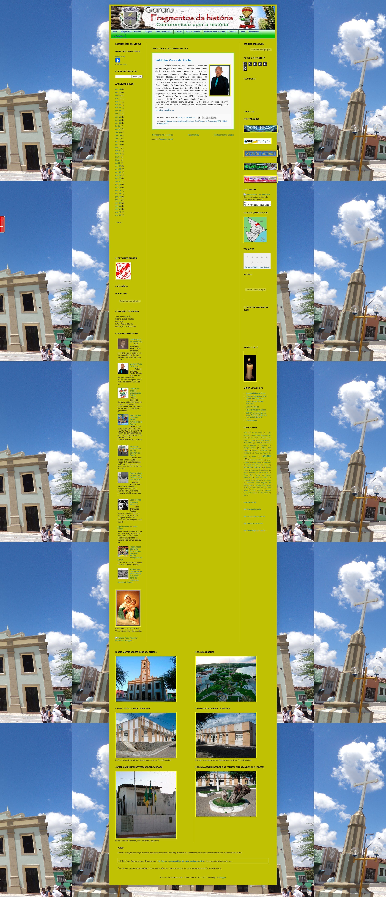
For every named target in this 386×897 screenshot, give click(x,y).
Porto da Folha (261, 477)
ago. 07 (118, 129)
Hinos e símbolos (193, 32)
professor (267, 480)
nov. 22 (118, 169)
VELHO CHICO (263, 493)
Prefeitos (233, 32)
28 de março (257, 433)
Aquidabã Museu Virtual (256, 393)
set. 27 (118, 138)
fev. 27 (118, 200)
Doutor (255, 450)
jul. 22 (117, 163)
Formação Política (164, 32)
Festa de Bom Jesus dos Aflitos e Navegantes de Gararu (136, 419)
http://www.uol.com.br (252, 509)
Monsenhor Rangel (180, 121)
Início (115, 32)
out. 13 (118, 188)
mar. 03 (118, 151)
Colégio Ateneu (250, 448)
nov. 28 (118, 172)
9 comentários (189, 117)
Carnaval (264, 445)
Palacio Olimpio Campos (256, 410)
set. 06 (118, 132)
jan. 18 (118, 197)
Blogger (222, 878)
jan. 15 (118, 92)
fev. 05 (118, 95)
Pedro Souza (120, 56)
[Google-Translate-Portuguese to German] (257, 259)
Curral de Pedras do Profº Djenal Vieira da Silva (256, 397)
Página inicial (193, 135)
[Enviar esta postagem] (199, 117)
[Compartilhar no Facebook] (212, 117)
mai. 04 (118, 105)
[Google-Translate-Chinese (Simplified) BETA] (247, 259)
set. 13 (118, 135)
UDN (253, 490)
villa (245, 495)
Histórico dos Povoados (214, 32)
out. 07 (118, 166)
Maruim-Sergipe (252, 407)
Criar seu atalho (121, 64)
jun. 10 (118, 117)
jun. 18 (118, 120)
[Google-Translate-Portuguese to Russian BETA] (257, 264)
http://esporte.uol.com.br (253, 523)
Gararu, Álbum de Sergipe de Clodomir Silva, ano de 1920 (136, 476)
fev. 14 (118, 148)
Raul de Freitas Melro (263, 485)
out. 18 (118, 141)
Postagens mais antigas (224, 135)
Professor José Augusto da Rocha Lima (202, 121)
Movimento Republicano (259, 470)
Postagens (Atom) (166, 139)
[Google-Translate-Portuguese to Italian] (261, 259)
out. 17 (118, 209)
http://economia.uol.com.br (254, 516)
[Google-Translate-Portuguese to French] (252, 259)
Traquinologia (251, 420)
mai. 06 (118, 108)
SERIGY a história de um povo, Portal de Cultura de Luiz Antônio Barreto (256, 415)
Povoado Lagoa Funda (252, 480)
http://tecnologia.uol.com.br (255, 530)
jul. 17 (117, 160)
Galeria (179, 32)
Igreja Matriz (256, 462)
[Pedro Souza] (117, 62)
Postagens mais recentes (162, 135)
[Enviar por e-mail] (203, 117)
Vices (242, 32)
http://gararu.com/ (181, 861)
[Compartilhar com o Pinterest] (215, 117)
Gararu (169, 121)
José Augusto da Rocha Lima (136, 341)
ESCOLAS (247, 453)
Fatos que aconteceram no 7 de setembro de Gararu (135, 450)
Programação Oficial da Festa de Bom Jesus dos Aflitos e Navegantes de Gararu (130, 553)
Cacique (259, 443)
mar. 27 (118, 102)
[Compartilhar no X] (209, 117)
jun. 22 (118, 178)
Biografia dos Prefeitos (131, 32)
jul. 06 (117, 126)
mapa (266, 465)
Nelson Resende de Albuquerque (256, 472)
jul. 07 (117, 157)
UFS (219, 121)
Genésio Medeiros (256, 460)
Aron (252, 438)
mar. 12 (118, 98)
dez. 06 (118, 194)
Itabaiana (267, 462)
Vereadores (254, 32)
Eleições (148, 32)
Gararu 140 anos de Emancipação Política (135, 392)
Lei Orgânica (118, 36)
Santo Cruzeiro (257, 487)
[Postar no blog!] (206, 117)
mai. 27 (118, 114)
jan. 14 (118, 89)
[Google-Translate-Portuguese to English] (252, 264)
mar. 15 (118, 154)
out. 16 (118, 206)
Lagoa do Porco (253, 465)
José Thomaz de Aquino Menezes (135, 502)
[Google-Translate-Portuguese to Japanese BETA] (266, 259)
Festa (254, 456)
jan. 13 (118, 145)
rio (247, 487)
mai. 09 (118, 111)
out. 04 (118, 184)
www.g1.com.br (250, 502)
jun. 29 (118, 123)
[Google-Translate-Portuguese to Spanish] (261, 264)
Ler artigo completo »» (164, 110)
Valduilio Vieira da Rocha (173, 60)
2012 (245, 433)
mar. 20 (118, 175)
